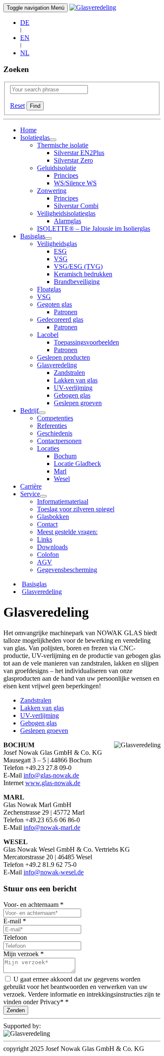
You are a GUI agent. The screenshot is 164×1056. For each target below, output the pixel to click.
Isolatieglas (35, 137)
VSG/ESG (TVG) (78, 266)
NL (24, 52)
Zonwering (51, 190)
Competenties (55, 418)
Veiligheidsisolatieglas (66, 213)
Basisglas (32, 236)
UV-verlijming (73, 387)
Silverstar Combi (76, 205)
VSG (61, 258)
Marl (60, 471)
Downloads (52, 547)
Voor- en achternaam (33, 904)
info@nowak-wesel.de (54, 872)
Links (44, 539)
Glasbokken (53, 516)
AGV (44, 562)
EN (24, 37)
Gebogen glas (72, 395)
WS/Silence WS (75, 183)
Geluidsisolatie (56, 167)
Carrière (31, 486)
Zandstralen (69, 372)
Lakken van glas (76, 380)
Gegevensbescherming (67, 569)
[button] (53, 140)
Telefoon (15, 937)
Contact (47, 524)
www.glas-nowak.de (52, 782)
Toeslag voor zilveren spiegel (75, 509)
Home (28, 130)
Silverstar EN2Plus (79, 152)
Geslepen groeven (78, 402)
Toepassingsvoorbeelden (86, 342)
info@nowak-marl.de (52, 827)
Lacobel (47, 334)
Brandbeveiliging (77, 281)
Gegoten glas (54, 304)
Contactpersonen (59, 440)
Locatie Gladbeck (77, 463)
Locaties (48, 448)
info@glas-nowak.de (51, 775)
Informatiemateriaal (62, 501)
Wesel (62, 478)
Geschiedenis (54, 433)
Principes (66, 175)
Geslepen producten (63, 357)
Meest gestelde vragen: (67, 531)
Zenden (16, 1010)
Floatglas (49, 289)
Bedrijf (29, 410)
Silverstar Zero (73, 160)
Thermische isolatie (62, 145)
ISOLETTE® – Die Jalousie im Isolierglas (93, 228)
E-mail (14, 921)
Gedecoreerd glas (60, 319)
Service (30, 493)
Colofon (48, 554)
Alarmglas (67, 221)
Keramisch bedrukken (83, 274)
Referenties (52, 425)
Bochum (65, 456)
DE (24, 22)
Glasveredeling (57, 365)
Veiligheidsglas (57, 243)
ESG (60, 251)
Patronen (65, 311)
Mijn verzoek (23, 953)
